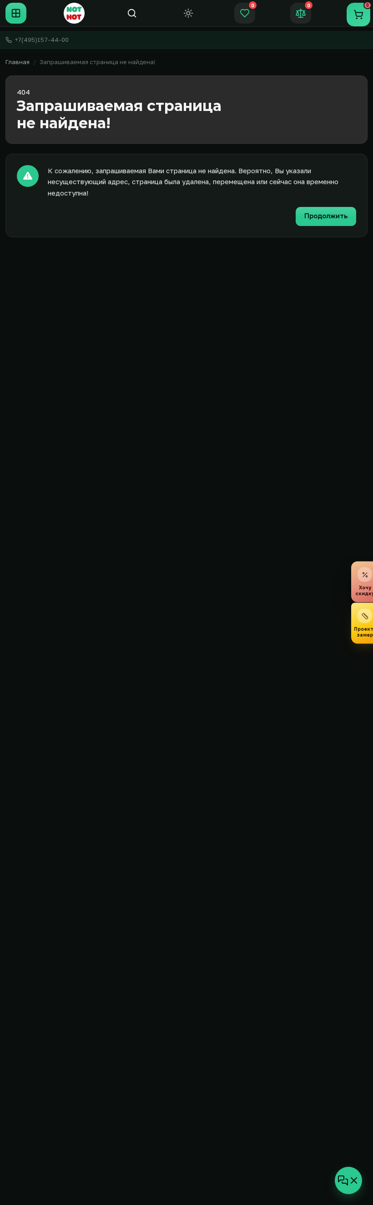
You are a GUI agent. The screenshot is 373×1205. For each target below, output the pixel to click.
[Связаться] (348, 1180)
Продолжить (326, 216)
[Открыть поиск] (131, 13)
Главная (17, 61)
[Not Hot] (74, 13)
